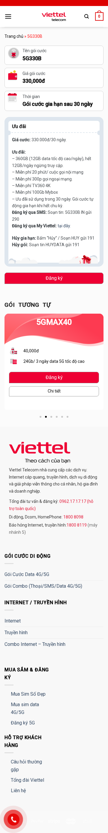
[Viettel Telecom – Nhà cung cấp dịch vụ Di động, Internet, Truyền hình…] (54, 16)
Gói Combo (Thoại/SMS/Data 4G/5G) (43, 586)
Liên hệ (18, 790)
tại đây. (64, 225)
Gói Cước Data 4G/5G (26, 574)
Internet (12, 621)
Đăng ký (54, 278)
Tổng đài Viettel (27, 780)
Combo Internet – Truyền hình (34, 644)
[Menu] (8, 16)
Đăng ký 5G (23, 723)
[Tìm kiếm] (86, 16)
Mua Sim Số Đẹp (28, 694)
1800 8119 (77, 525)
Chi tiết (54, 391)
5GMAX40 (54, 322)
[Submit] (92, 34)
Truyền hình (16, 632)
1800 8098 (72, 517)
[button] (40, 417)
